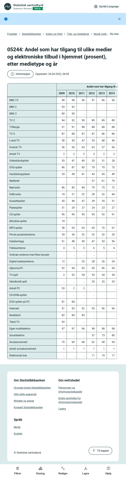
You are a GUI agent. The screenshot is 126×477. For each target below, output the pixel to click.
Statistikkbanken (31, 34)
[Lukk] (119, 19)
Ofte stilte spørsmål (25, 394)
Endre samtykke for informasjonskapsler (70, 400)
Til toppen (103, 450)
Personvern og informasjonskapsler (70, 389)
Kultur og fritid (54, 34)
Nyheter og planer (24, 400)
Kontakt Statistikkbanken (28, 407)
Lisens (62, 408)
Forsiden (12, 34)
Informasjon (23, 74)
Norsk (17, 427)
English (18, 433)
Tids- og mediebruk (78, 34)
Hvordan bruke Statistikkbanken (32, 387)
